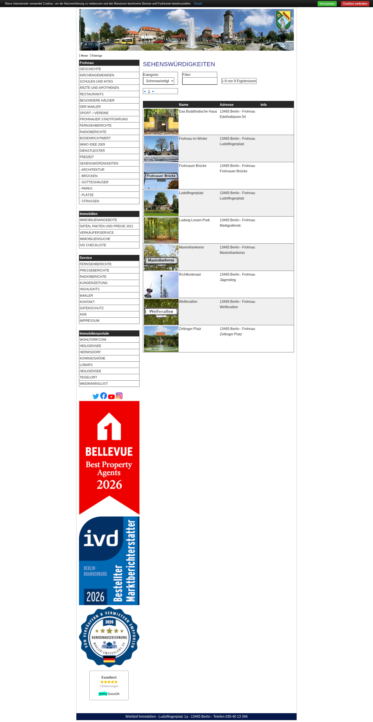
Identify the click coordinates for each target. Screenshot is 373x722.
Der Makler (90, 106)
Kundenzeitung (94, 283)
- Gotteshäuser (94, 182)
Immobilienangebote (98, 220)
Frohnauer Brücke (193, 166)
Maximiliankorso (191, 247)
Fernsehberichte (96, 125)
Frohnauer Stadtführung (104, 119)
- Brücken (89, 176)
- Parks (86, 188)
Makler (86, 295)
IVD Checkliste (93, 245)
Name (183, 104)
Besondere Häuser (97, 100)
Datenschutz (92, 308)
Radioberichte (93, 132)
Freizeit (87, 157)
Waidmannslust (94, 383)
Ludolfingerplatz (191, 193)
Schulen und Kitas (96, 81)
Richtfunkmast (190, 274)
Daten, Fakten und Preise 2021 (106, 226)
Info (264, 104)
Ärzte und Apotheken (99, 87)
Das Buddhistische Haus (198, 111)
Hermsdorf (90, 352)
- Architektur (92, 169)
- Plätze (87, 195)
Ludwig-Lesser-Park (194, 220)
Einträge (97, 55)
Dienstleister (92, 150)
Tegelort (88, 377)
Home (84, 55)
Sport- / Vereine (94, 113)
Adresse (227, 104)
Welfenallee (188, 301)
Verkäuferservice (97, 232)
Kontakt (87, 302)
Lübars (86, 365)
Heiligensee (90, 346)
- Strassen (89, 201)
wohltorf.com (93, 339)
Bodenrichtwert (95, 138)
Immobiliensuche (95, 239)
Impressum (90, 320)
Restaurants (92, 94)
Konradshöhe (92, 358)
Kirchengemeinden (97, 75)
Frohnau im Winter (193, 138)
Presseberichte (94, 270)
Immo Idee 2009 (92, 144)
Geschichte (90, 69)
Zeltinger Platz (190, 329)
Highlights (90, 289)
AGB (83, 314)
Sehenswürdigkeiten (99, 163)
